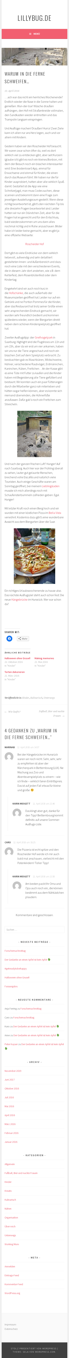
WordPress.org (12, 1293)
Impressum (10, 1324)
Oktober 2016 (12, 1088)
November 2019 (13, 1071)
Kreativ (8, 1190)
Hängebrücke (19, 599)
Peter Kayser (11, 1044)
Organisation (11, 1217)
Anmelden (10, 1266)
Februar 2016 (11, 1133)
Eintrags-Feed (12, 1275)
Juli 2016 (9, 1097)
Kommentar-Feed (14, 1284)
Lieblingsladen (50, 486)
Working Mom (12, 1244)
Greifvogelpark (44, 337)
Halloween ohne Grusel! (17, 658)
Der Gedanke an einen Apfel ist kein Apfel (26, 959)
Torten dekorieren (15, 672)
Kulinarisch (36, 698)
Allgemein (10, 1164)
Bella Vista (55, 513)
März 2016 (10, 1124)
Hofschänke (16, 293)
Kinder (25, 698)
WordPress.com (45, 1351)
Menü (36, 33)
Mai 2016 (9, 1106)
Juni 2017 (10, 1079)
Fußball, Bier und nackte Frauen (51, 713)
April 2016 (10, 1115)
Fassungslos (11, 986)
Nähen (8, 1208)
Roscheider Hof (34, 244)
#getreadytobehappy (16, 968)
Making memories (44, 658)
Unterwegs (49, 698)
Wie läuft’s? (14, 712)
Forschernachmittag (15, 950)
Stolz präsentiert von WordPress (33, 1348)
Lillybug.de (34, 18)
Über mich (10, 1226)
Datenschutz (11, 1329)
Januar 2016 (11, 1142)
